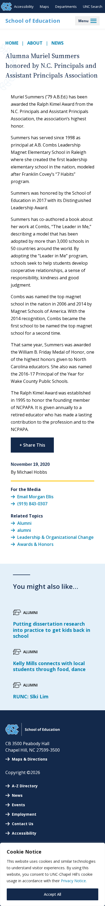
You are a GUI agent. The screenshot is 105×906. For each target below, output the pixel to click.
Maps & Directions (29, 759)
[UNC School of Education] (32, 734)
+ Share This (32, 445)
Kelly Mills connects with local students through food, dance (49, 666)
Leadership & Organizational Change (55, 537)
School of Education (32, 20)
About (35, 43)
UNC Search (92, 6)
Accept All (52, 894)
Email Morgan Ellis (35, 496)
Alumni (24, 523)
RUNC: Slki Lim (30, 696)
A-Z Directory (25, 785)
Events (18, 804)
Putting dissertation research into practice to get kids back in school (51, 629)
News (57, 43)
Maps (44, 6)
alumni (24, 530)
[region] (52, 874)
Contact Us (22, 823)
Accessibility (24, 6)
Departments (66, 6)
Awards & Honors (35, 544)
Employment (24, 814)
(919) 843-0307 (32, 504)
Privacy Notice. (74, 880)
